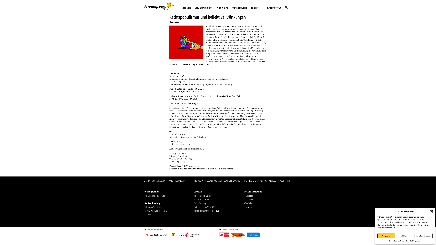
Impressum (262, 180)
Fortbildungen (239, 8)
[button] (431, 211)
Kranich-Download (176, 180)
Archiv (147, 180)
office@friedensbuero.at (209, 210)
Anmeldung (174, 149)
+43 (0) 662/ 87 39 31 (207, 207)
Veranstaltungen (203, 8)
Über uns (186, 8)
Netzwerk (198, 180)
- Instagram (248, 199)
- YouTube (248, 203)
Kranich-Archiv (158, 180)
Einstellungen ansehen (423, 236)
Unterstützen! (272, 8)
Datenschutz (250, 180)
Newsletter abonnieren (280, 180)
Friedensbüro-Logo (213, 180)
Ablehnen (404, 236)
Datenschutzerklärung (396, 241)
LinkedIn (248, 207)
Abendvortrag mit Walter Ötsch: (192, 96)
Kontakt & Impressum (413, 241)
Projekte (255, 8)
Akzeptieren (386, 236)
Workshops (222, 8)
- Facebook (248, 195)
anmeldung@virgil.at (178, 161)
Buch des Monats (232, 180)
